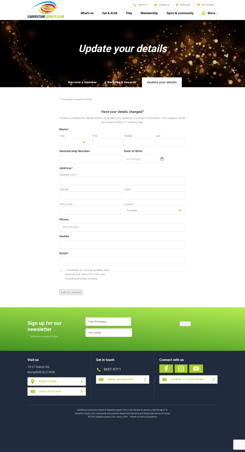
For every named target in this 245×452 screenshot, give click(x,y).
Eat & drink (110, 13)
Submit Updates (71, 292)
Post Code (66, 204)
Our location (50, 391)
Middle (128, 135)
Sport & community (180, 13)
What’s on (87, 13)
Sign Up (185, 323)
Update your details (162, 82)
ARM (125, 417)
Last (157, 135)
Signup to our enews (188, 379)
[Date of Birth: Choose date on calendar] (162, 159)
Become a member (82, 82)
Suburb (64, 189)
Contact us (164, 5)
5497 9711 (143, 5)
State (127, 189)
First (95, 135)
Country (129, 204)
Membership (149, 13)
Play (129, 13)
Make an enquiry (121, 379)
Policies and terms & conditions (143, 417)
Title (62, 135)
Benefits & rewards (121, 82)
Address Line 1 (68, 174)
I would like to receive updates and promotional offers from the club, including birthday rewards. (86, 274)
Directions (185, 5)
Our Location (208, 5)
